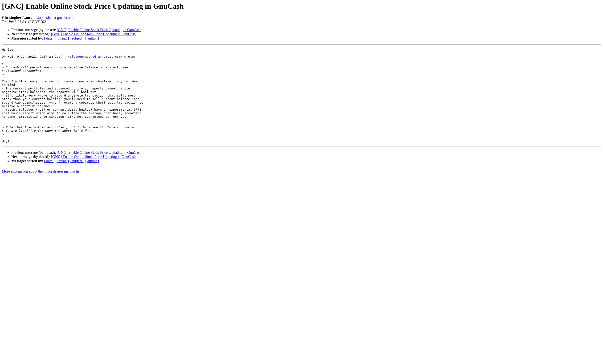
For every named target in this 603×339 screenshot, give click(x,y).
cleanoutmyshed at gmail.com (95, 56)
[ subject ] (77, 38)
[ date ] (49, 38)
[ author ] (92, 38)
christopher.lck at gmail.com (52, 18)
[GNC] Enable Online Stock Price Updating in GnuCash (99, 30)
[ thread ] (62, 38)
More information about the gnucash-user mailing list (41, 171)
